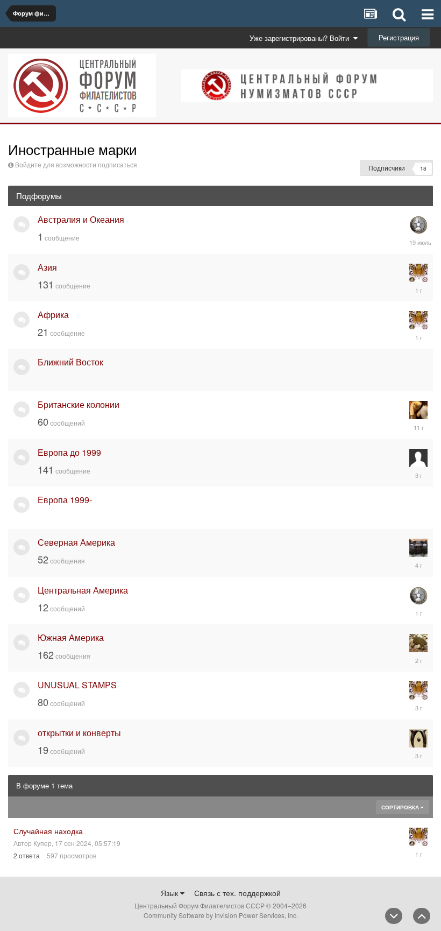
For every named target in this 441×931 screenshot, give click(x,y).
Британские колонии (78, 404)
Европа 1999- (65, 499)
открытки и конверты (79, 733)
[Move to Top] (421, 916)
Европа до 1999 (69, 452)
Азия (47, 267)
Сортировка (401, 807)
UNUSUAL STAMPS (77, 685)
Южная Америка (71, 637)
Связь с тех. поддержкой (237, 892)
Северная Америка (76, 542)
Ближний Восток (70, 362)
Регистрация (399, 37)
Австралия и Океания (81, 219)
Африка (53, 314)
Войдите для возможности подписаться (76, 164)
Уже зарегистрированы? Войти (301, 38)
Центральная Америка (83, 590)
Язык (170, 892)
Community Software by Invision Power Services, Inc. (221, 915)
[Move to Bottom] (393, 916)
